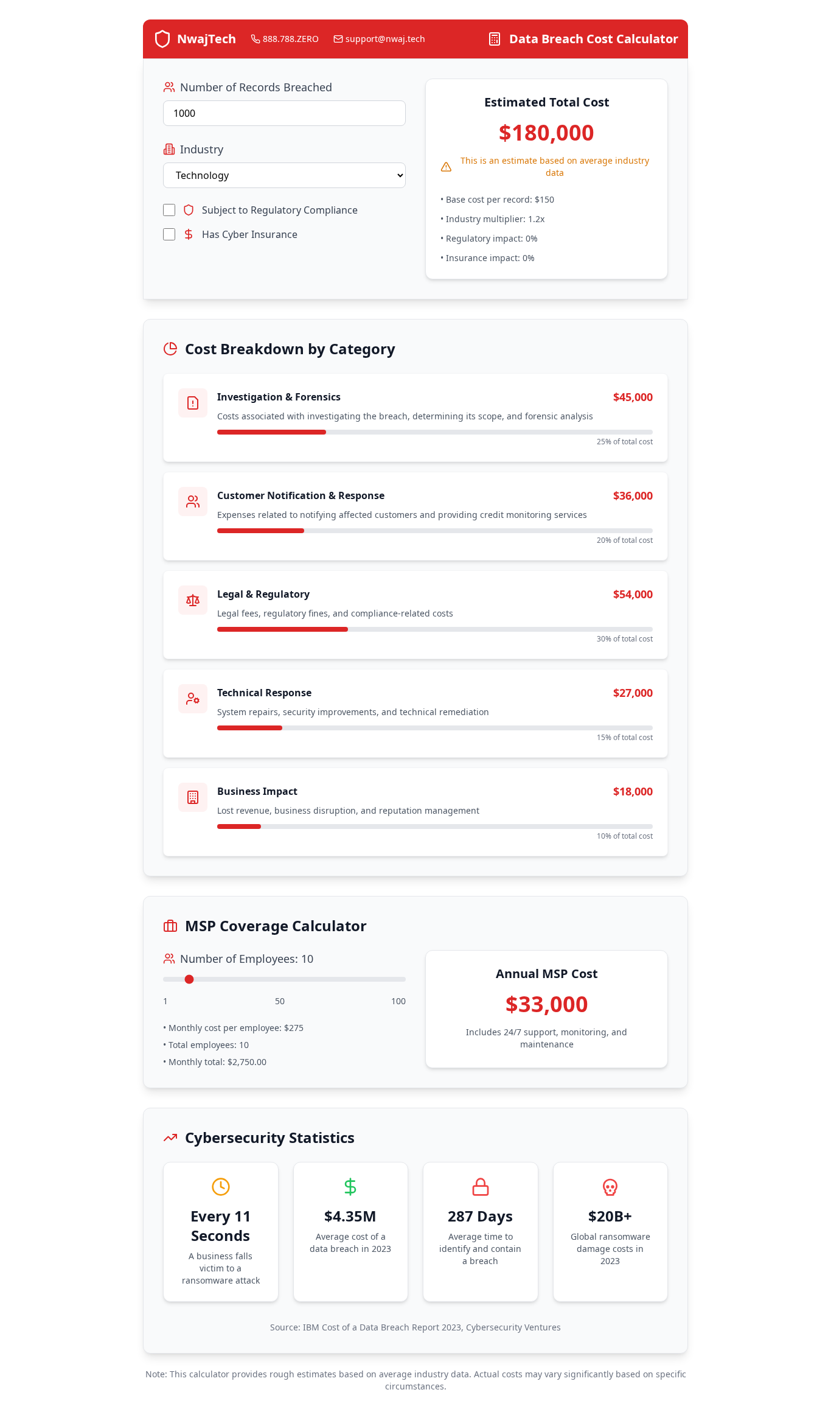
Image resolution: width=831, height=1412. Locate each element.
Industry (201, 149)
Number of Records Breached (256, 87)
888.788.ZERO (291, 38)
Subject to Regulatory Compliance (280, 210)
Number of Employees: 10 (246, 958)
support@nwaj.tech (385, 38)
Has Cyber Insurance (249, 234)
